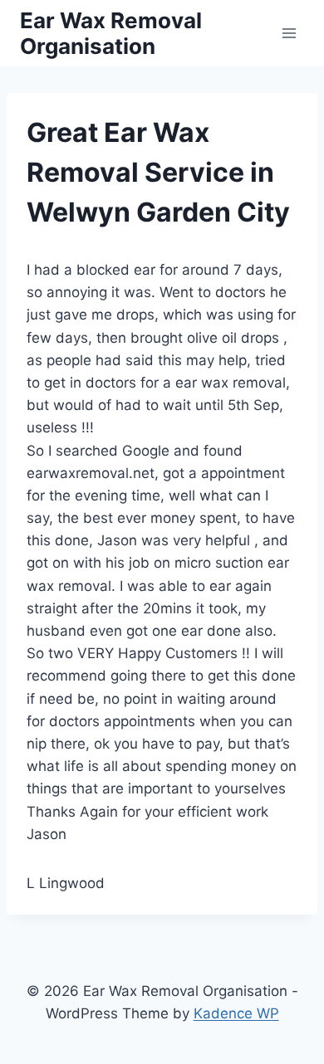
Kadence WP (236, 1013)
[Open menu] (288, 33)
